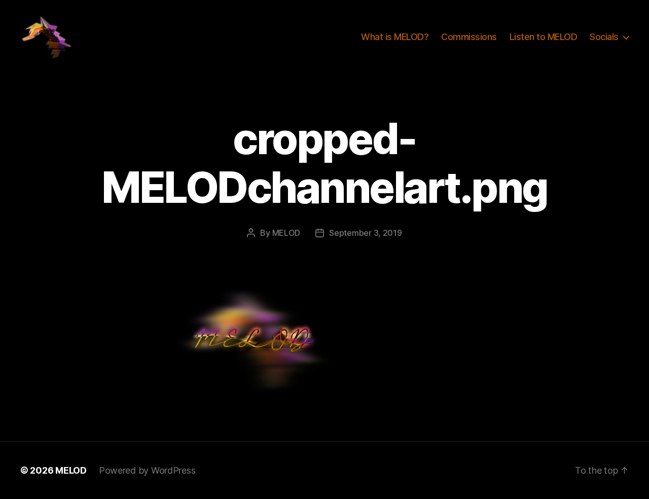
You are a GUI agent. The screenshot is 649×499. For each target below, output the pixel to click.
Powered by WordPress (147, 470)
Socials (604, 36)
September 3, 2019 (365, 233)
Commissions (469, 36)
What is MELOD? (394, 36)
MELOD (286, 233)
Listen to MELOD (544, 36)
